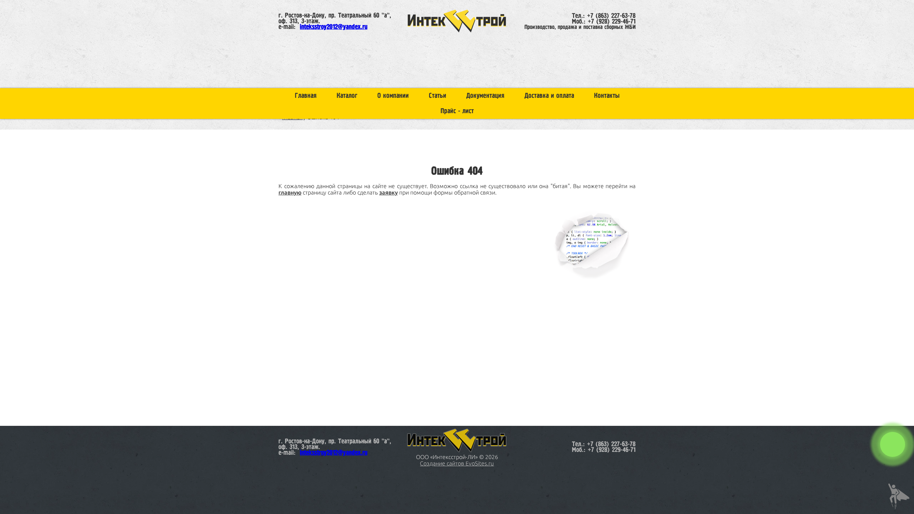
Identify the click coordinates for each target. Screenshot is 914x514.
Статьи (437, 96)
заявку (388, 192)
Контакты (606, 96)
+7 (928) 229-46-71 (612, 22)
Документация (485, 96)
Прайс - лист (457, 111)
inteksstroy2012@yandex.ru (333, 27)
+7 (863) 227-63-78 (611, 16)
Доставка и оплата (549, 96)
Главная (306, 96)
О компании (393, 96)
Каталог (347, 96)
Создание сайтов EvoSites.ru (457, 463)
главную (289, 192)
